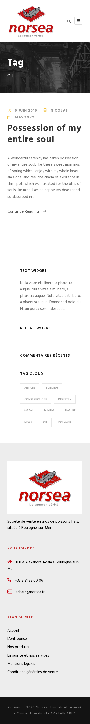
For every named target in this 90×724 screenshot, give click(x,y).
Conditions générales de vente (33, 672)
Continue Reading (23, 211)
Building (52, 388)
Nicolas (59, 111)
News (28, 422)
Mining (49, 410)
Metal (28, 410)
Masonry (25, 117)
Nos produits (18, 647)
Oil (45, 422)
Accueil (13, 631)
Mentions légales (21, 664)
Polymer (64, 422)
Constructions (35, 399)
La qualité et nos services (28, 656)
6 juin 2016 (26, 111)
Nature (70, 410)
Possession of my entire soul (45, 134)
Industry (65, 399)
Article (29, 388)
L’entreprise (17, 639)
